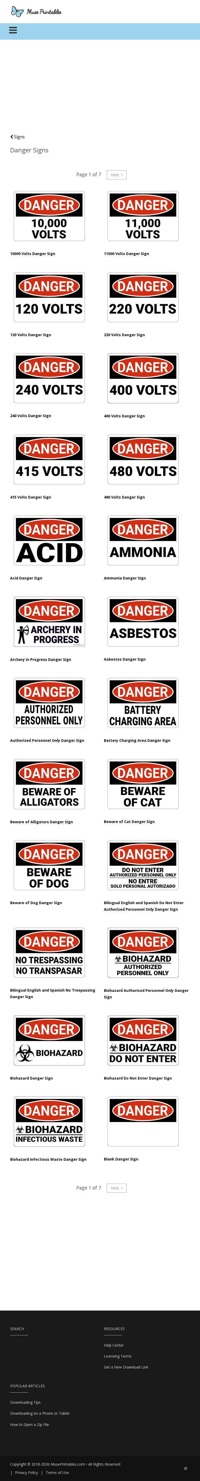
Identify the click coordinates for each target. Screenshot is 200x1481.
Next (115, 174)
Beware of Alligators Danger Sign (41, 821)
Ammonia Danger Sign (125, 578)
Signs (19, 137)
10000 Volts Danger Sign (32, 253)
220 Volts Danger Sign (124, 334)
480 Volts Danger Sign (124, 497)
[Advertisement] (100, 89)
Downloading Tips (25, 1402)
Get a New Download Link (126, 1367)
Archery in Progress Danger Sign (40, 659)
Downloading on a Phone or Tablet (40, 1413)
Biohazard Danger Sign (31, 1078)
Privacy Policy (26, 1472)
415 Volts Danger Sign (30, 497)
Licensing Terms (118, 1356)
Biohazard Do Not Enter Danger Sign (138, 1078)
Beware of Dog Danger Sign (36, 902)
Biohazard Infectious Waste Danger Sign (48, 1159)
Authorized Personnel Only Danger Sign (47, 740)
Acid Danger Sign (26, 578)
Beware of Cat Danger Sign (129, 821)
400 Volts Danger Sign (124, 415)
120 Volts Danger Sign (30, 334)
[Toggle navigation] (13, 31)
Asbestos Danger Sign (125, 659)
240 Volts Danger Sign (30, 415)
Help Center (114, 1345)
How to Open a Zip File (29, 1424)
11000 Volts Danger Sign (126, 253)
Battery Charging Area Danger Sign (137, 740)
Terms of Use (57, 1472)
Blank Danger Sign (121, 1159)
